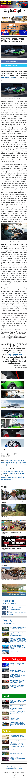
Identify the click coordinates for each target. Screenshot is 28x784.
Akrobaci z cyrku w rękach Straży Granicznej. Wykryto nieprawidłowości (17, 686)
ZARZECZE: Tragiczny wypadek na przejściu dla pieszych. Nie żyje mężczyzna (17, 670)
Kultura (7, 731)
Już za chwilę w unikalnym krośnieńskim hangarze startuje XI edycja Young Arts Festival (17, 647)
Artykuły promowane (9, 621)
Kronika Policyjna (12, 659)
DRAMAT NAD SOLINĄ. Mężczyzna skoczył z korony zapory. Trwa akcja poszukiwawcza (17, 676)
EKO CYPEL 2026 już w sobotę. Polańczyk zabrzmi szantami (18, 628)
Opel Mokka (14, 464)
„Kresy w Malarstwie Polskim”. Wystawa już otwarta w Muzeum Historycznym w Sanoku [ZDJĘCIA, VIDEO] (17, 742)
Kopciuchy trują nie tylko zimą (17, 651)
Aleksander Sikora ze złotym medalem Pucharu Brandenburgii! (17, 718)
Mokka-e (3, 464)
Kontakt (20, 768)
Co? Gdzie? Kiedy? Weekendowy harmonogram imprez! (17, 758)
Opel (8, 464)
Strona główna (6, 767)
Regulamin (9, 768)
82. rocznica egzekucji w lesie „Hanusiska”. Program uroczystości (17, 748)
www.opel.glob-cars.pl (8, 77)
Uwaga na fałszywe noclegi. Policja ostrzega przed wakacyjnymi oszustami (17, 681)
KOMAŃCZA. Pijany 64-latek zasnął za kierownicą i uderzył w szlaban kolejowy (17, 665)
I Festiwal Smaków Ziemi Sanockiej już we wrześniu (17, 736)
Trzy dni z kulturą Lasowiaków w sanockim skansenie (18, 752)
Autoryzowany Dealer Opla (12, 460)
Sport (6, 696)
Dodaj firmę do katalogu (18, 767)
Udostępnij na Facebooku (12, 61)
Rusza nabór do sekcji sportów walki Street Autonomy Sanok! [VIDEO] (18, 701)
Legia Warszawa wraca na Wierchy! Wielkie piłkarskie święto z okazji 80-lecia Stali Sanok (17, 724)
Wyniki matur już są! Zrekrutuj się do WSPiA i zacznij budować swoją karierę (17, 634)
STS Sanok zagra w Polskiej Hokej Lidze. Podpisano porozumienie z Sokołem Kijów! (17, 707)
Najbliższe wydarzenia (9, 602)
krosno (24, 462)
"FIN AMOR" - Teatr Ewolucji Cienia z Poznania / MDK (16, 613)
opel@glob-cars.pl (17, 354)
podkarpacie (22, 464)
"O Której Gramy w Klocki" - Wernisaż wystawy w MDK (14, 608)
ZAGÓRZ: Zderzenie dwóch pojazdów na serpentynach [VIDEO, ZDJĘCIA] (10, 517)
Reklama (14, 768)
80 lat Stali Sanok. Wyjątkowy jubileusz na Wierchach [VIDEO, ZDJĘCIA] (17, 713)
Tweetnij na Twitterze (10, 65)
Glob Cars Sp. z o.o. (15, 462)
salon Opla (4, 466)
